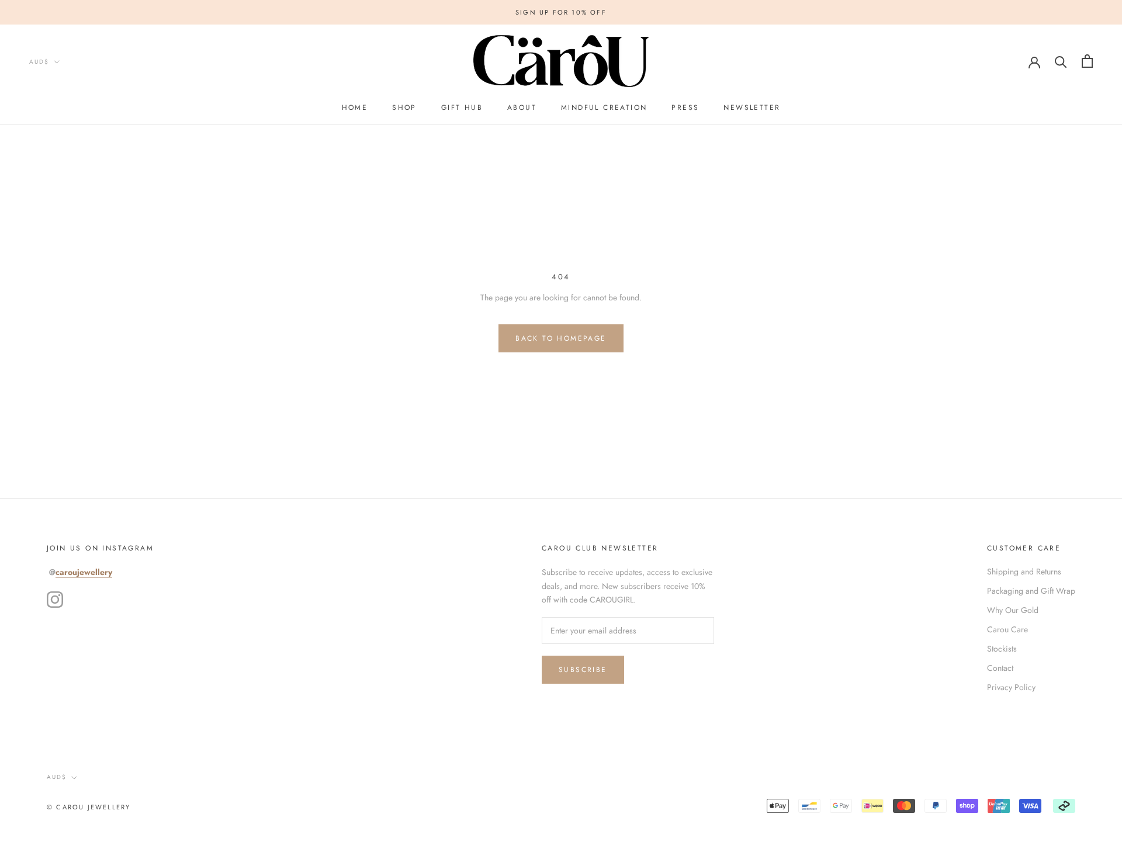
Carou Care (1007, 629)
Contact (1000, 668)
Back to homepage (560, 338)
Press (685, 107)
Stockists (1002, 648)
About (521, 107)
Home (355, 107)
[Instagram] (55, 599)
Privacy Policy (1011, 687)
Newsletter (751, 107)
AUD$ (39, 61)
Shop (404, 107)
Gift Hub (462, 107)
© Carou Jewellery (88, 807)
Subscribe (583, 669)
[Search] (1061, 61)
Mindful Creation (604, 107)
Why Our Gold (1012, 610)
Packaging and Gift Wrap (1031, 591)
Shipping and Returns (1024, 571)
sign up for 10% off (561, 12)
